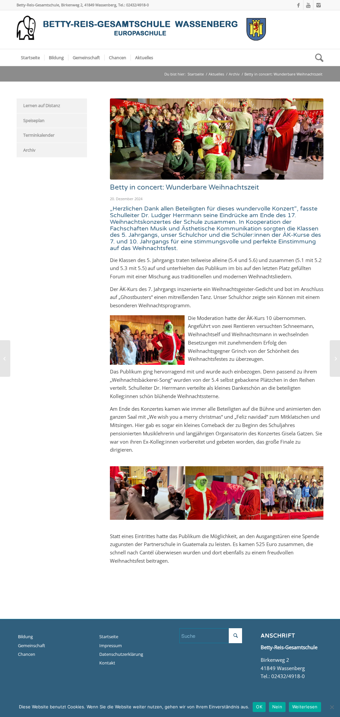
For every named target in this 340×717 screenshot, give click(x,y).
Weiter (308, 493)
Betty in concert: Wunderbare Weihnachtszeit (184, 187)
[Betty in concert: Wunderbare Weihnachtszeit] (216, 139)
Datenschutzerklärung (121, 654)
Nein (277, 706)
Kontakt (107, 663)
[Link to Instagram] (318, 5)
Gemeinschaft (31, 645)
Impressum (110, 645)
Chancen (26, 654)
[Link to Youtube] (308, 5)
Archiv (234, 74)
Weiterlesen (305, 706)
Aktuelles (216, 74)
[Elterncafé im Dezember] (5, 358)
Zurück (125, 493)
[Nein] (331, 707)
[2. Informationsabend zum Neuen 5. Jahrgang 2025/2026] (335, 358)
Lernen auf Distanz (41, 105)
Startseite (196, 74)
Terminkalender (38, 135)
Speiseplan (33, 120)
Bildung (25, 637)
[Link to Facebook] (298, 5)
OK (259, 706)
